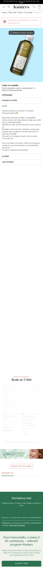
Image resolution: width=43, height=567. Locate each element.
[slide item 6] (20, 442)
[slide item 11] (34, 442)
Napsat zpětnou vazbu (21, 466)
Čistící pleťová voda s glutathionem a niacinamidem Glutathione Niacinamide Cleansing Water (30, 420)
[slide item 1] (6, 442)
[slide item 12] (36, 442)
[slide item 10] (31, 442)
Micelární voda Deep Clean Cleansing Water (11, 416)
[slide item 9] (28, 442)
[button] (21, 100)
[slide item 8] (25, 442)
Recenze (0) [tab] (8, 473)
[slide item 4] (14, 442)
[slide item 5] (17, 442)
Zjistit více (21, 563)
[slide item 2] (9, 442)
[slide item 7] (23, 442)
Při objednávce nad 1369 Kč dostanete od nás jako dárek (21, 2)
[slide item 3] (12, 442)
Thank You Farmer (10, 85)
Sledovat (37, 517)
